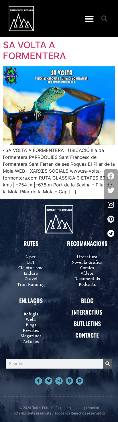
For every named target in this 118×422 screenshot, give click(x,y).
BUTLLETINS (87, 323)
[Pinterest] (69, 381)
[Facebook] (111, 176)
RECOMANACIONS (87, 243)
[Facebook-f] (38, 381)
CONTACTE (87, 335)
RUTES (30, 243)
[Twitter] (48, 381)
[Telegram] (79, 381)
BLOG (87, 300)
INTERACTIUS (87, 312)
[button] (89, 18)
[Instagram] (59, 381)
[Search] (107, 364)
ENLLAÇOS (31, 300)
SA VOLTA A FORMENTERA (34, 50)
